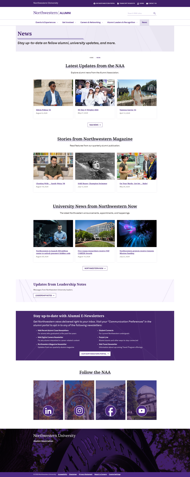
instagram (73, 458)
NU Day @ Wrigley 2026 (88, 110)
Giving (142, 3)
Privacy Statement (85, 474)
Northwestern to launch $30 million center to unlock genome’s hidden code (53, 252)
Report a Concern (100, 474)
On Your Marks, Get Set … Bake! (134, 183)
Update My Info (74, 467)
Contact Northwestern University (140, 467)
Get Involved (68, 22)
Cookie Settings (114, 474)
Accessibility (62, 474)
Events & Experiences (46, 22)
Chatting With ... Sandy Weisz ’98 (50, 183)
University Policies (135, 471)
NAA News (94, 125)
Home (92, 57)
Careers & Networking (90, 22)
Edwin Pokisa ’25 (43, 110)
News (144, 22)
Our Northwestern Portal (105, 3)
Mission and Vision (103, 457)
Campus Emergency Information (139, 460)
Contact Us (153, 3)
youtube (84, 458)
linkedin (67, 458)
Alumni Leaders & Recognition (121, 22)
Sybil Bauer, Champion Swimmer (92, 183)
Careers (131, 464)
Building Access (133, 457)
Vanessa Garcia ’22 (128, 110)
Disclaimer (73, 474)
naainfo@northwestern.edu (45, 468)
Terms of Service (103, 464)
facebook (78, 458)
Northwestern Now (94, 268)
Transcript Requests (127, 3)
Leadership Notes (43, 295)
